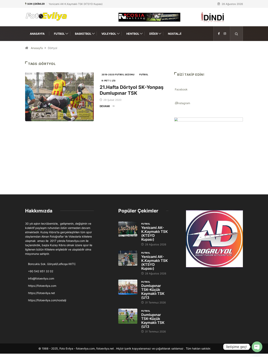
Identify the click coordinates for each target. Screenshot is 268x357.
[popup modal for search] (236, 33)
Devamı (105, 106)
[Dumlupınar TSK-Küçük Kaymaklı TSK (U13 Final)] (127, 287)
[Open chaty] (257, 347)
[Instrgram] (225, 33)
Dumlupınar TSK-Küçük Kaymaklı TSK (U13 (152, 292)
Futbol (59, 33)
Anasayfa (37, 33)
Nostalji (174, 33)
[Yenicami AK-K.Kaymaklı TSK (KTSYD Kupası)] (127, 229)
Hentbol (132, 33)
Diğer (153, 33)
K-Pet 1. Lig (108, 80)
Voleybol (108, 33)
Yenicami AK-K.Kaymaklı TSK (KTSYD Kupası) (76, 3)
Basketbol (83, 33)
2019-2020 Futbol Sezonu (118, 74)
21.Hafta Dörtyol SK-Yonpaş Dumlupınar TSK (131, 90)
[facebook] (219, 33)
